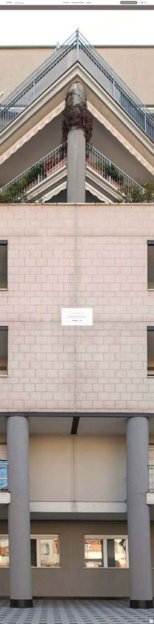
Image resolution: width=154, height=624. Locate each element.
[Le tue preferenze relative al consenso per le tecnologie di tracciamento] (151, 621)
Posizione (75, 7)
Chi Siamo (66, 2)
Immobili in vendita (78, 2)
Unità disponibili (64, 7)
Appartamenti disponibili (77, 317)
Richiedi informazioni (128, 2)
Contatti (83, 7)
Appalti (88, 2)
